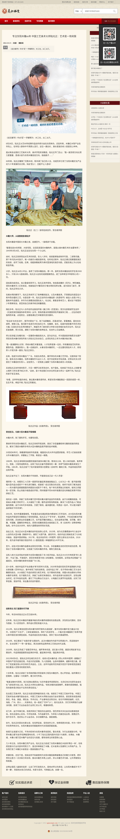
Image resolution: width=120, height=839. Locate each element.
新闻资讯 (16, 21)
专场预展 (39, 21)
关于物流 (102, 809)
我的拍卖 (76, 2)
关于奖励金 (70, 802)
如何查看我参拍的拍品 (25, 806)
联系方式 (102, 811)
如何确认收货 (38, 802)
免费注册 (68, 2)
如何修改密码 (6, 802)
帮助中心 (102, 2)
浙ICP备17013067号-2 (60, 825)
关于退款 (53, 802)
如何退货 (53, 799)
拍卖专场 (28, 21)
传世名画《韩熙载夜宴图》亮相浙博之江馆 (104, 91)
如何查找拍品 (22, 797)
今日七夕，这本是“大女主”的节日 (101, 129)
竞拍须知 (102, 802)
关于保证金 (103, 806)
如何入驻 (86, 799)
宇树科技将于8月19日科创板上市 (101, 142)
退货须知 (53, 797)
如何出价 (21, 804)
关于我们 (111, 2)
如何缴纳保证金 (23, 802)
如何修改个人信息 (7, 806)
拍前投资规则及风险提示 (74, 797)
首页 (6, 21)
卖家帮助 (86, 802)
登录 (63, 2)
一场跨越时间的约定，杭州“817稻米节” (103, 138)
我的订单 (85, 2)
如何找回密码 (6, 804)
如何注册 (5, 797)
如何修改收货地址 (7, 809)
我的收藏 (93, 2)
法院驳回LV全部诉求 (97, 108)
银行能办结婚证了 (96, 68)
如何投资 (70, 799)
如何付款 (37, 799)
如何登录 (5, 799)
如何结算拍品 (38, 797)
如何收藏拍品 (22, 799)
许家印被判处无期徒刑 (98, 87)
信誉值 (101, 797)
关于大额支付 (103, 804)
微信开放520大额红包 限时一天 (100, 124)
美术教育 (51, 21)
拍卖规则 (102, 799)
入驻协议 (86, 797)
